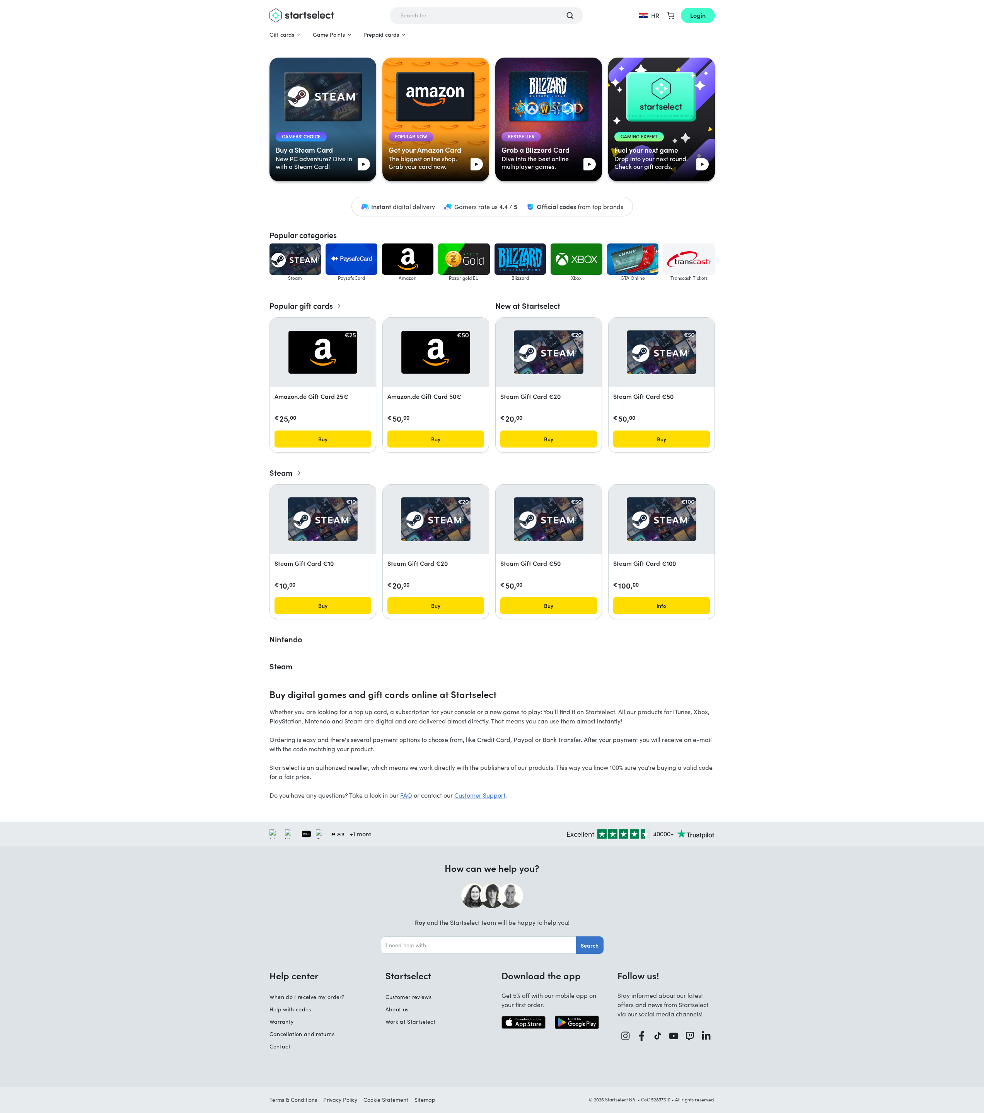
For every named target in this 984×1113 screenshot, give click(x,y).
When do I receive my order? (306, 997)
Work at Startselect (410, 1021)
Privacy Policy (340, 1099)
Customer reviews (408, 997)
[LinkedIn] (706, 1036)
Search (590, 945)
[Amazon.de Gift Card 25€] (323, 352)
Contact (279, 1046)
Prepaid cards (381, 34)
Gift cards (281, 34)
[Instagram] (625, 1036)
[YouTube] (674, 1036)
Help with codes (290, 1009)
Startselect (408, 975)
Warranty (281, 1021)
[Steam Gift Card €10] (323, 519)
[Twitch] (690, 1036)
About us (397, 1009)
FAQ (406, 795)
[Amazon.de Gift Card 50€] (436, 352)
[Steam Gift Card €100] (661, 519)
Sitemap (424, 1099)
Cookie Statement (385, 1099)
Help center (294, 975)
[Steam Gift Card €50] (661, 352)
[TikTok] (658, 1036)
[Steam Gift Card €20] (548, 352)
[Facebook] (642, 1036)
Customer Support (479, 795)
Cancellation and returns (301, 1034)
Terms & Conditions (293, 1099)
